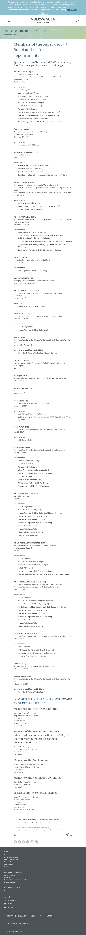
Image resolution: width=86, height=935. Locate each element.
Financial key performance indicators (16, 880)
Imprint (49, 916)
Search (77, 22)
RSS (9, 897)
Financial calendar (10, 891)
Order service (8, 864)
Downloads (8, 855)
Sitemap (10, 916)
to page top (15, 834)
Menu (8, 22)
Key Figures (8, 877)
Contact (6, 866)
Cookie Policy (72, 10)
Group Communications (12, 859)
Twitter (10, 904)
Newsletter (12, 900)
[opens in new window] (43, 20)
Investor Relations (10, 862)
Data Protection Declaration (17, 923)
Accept (43, 13)
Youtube (11, 907)
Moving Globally (9, 875)
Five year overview (10, 882)
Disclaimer (22, 916)
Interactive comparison (11, 857)
